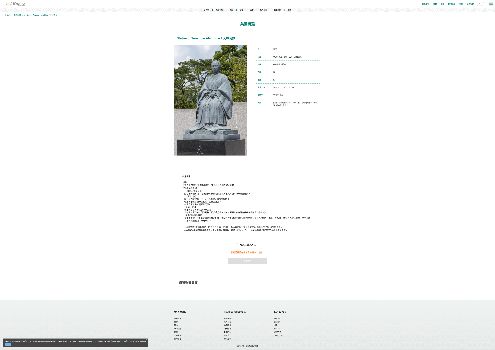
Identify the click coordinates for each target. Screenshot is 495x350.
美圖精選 (277, 10)
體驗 (231, 10)
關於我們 (227, 335)
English (277, 322)
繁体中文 (277, 328)
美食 (176, 322)
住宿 (252, 10)
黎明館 (276, 95)
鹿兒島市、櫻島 (279, 64)
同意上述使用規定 (248, 244)
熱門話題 (177, 328)
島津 (281, 95)
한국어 (276, 325)
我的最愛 (177, 339)
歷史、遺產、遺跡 (280, 57)
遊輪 (289, 10)
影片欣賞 (263, 10)
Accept (8, 344)
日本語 (277, 318)
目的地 (206, 10)
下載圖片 (247, 261)
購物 (176, 325)
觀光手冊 (227, 328)
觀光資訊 (177, 318)
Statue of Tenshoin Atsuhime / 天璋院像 (40, 15)
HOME (7, 15)
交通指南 (177, 335)
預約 (176, 332)
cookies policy (122, 341)
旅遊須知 (227, 318)
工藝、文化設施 (295, 57)
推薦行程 (219, 10)
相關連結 (227, 332)
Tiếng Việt (278, 335)
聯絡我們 (227, 339)
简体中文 (277, 332)
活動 (241, 10)
